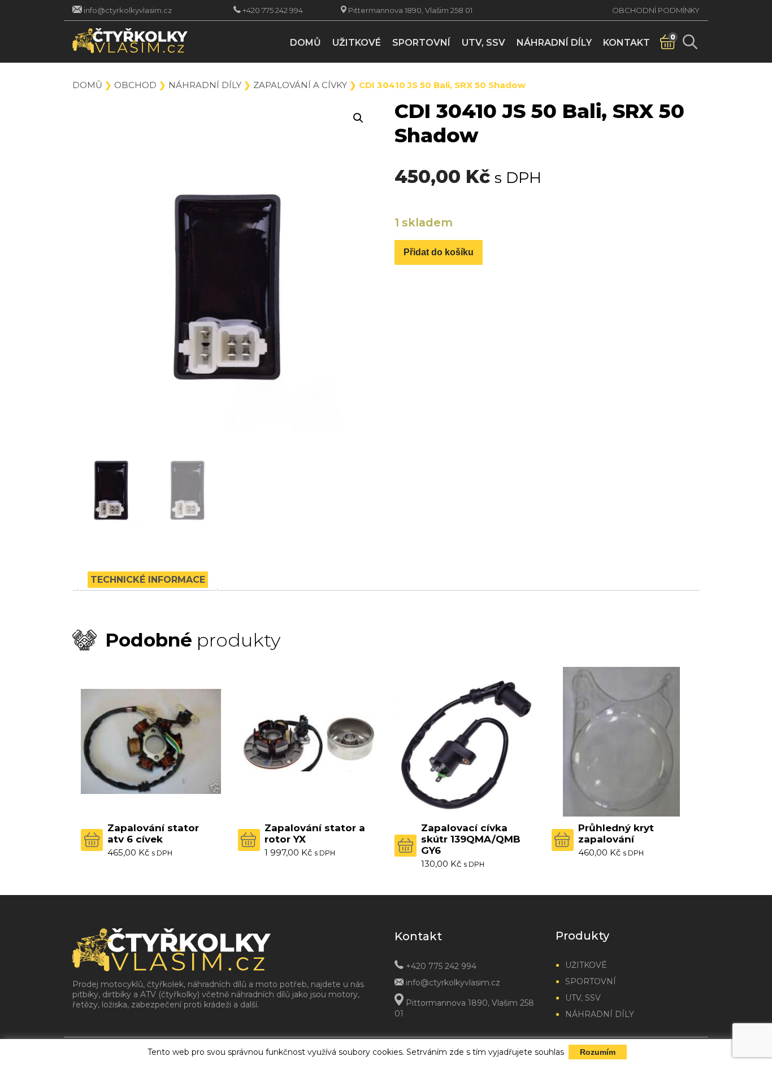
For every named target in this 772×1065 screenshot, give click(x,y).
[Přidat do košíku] (92, 840)
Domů (305, 42)
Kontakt (626, 42)
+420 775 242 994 (272, 10)
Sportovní (421, 42)
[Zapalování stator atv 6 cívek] (151, 742)
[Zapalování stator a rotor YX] (308, 742)
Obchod (135, 85)
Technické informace (147, 579)
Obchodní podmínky (656, 10)
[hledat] (690, 41)
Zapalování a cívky (300, 85)
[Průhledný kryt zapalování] (622, 742)
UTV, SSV (483, 42)
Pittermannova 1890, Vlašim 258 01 (410, 10)
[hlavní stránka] (144, 41)
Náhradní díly (554, 42)
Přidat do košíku (439, 252)
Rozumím (597, 1052)
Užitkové (356, 42)
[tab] (148, 580)
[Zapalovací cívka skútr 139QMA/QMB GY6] (464, 742)
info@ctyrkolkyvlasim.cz (128, 10)
